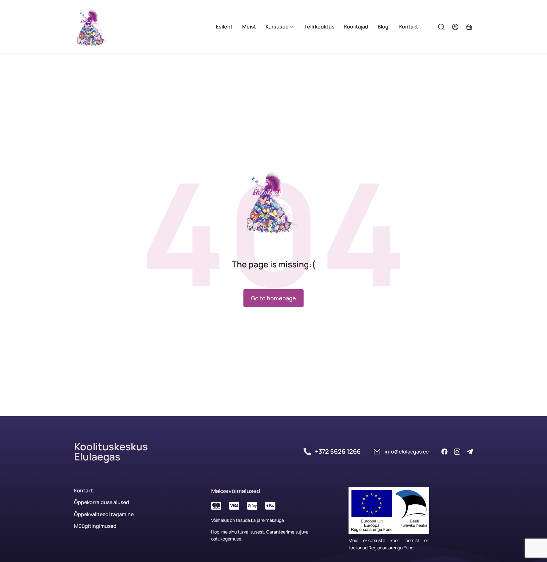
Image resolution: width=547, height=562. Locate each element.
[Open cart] (469, 27)
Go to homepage (273, 298)
